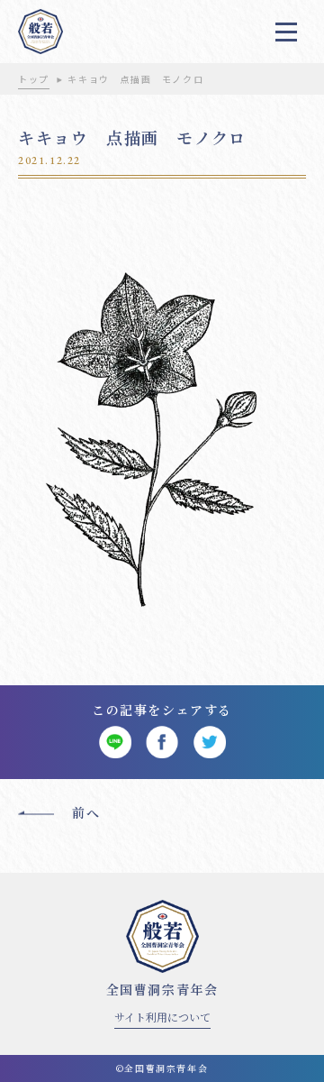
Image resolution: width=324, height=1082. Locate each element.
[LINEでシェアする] (114, 742)
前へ (86, 812)
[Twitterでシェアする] (209, 742)
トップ (34, 79)
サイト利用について (162, 1016)
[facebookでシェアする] (162, 742)
